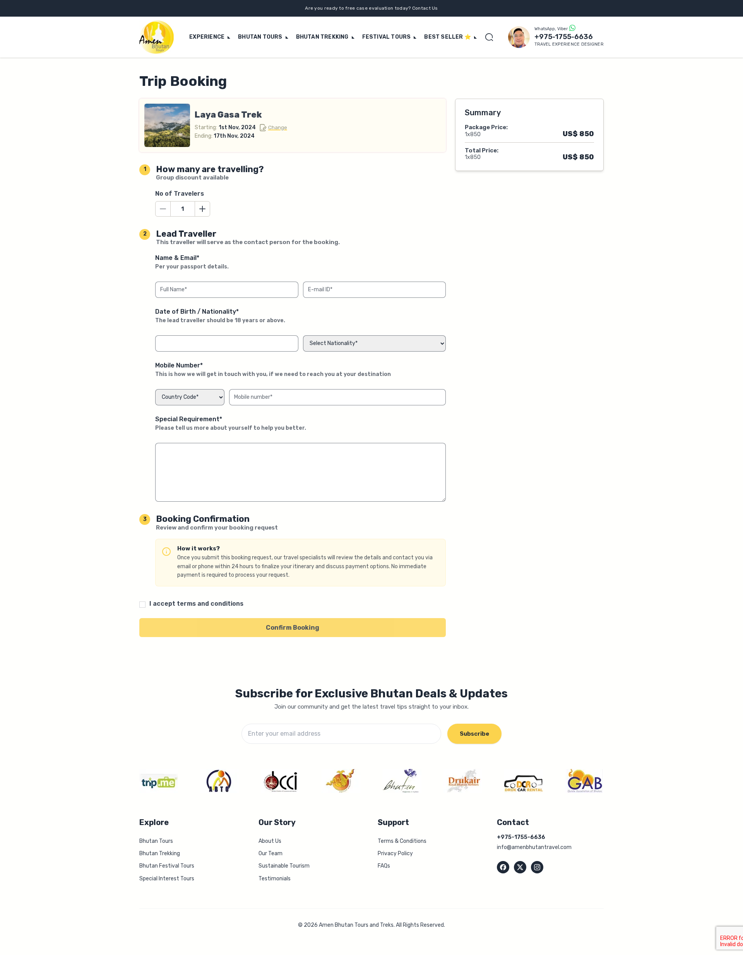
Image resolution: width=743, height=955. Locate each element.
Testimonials (275, 878)
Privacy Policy (395, 853)
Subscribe (474, 733)
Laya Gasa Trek (228, 114)
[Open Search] (491, 37)
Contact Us (425, 8)
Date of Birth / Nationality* (220, 316)
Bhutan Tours (156, 841)
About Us (270, 841)
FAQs (384, 866)
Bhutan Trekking (159, 853)
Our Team (270, 853)
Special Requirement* (230, 423)
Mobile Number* (273, 370)
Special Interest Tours (166, 878)
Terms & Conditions (402, 841)
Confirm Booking (292, 627)
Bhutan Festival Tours (166, 866)
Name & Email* (192, 262)
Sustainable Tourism (284, 866)
